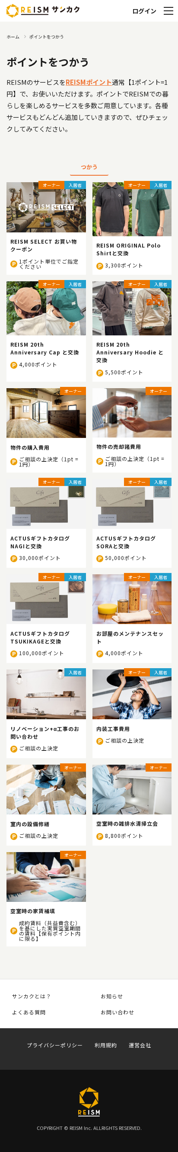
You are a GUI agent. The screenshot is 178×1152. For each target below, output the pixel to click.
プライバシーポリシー (55, 1045)
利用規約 (106, 1045)
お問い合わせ (117, 1012)
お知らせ (112, 996)
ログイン (144, 10)
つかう (89, 167)
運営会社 (140, 1045)
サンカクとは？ (31, 996)
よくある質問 (29, 1012)
